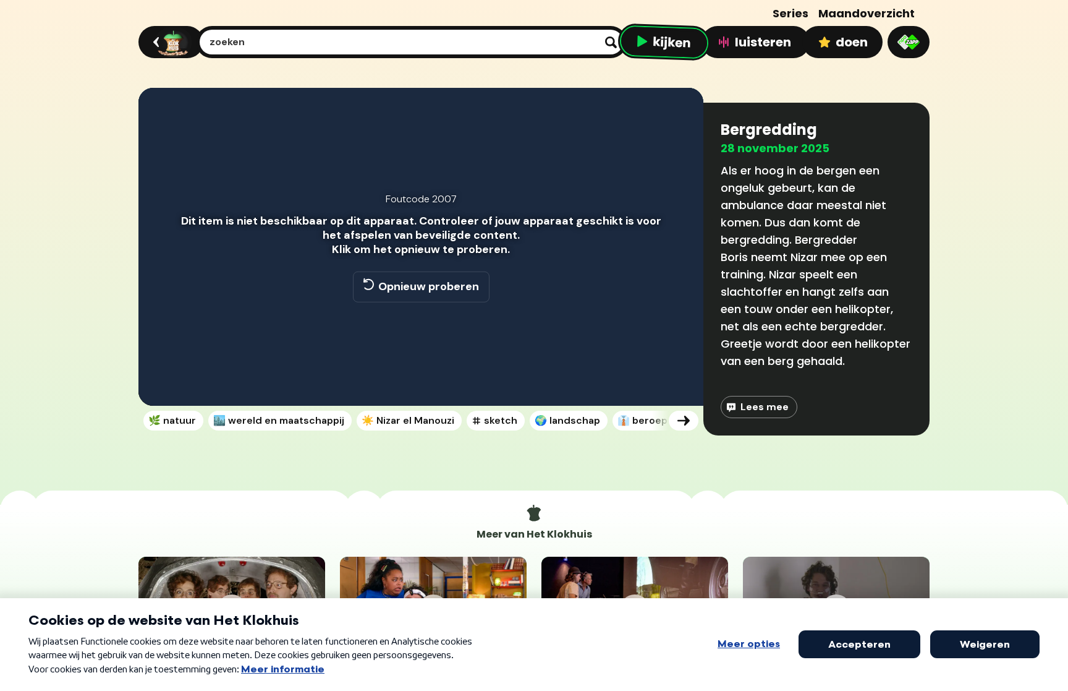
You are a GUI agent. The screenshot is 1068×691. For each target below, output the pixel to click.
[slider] (419, 353)
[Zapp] (909, 42)
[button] (160, 378)
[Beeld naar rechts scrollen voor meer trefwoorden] (683, 421)
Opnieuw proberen (428, 286)
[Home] (169, 42)
